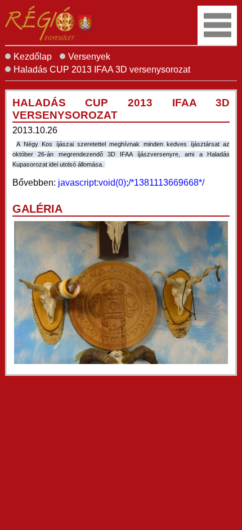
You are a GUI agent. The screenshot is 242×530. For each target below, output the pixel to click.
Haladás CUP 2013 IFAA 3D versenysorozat (102, 69)
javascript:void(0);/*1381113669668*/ (131, 182)
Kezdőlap (33, 56)
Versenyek (89, 56)
